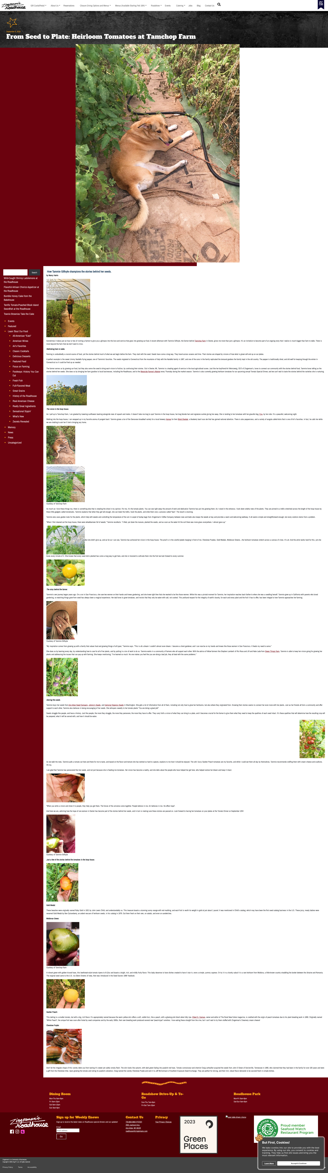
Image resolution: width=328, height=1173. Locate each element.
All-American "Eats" (22, 335)
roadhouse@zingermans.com (136, 1131)
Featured (12, 326)
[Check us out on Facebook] (12, 1131)
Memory (12, 427)
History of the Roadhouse (25, 396)
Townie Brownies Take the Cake (19, 314)
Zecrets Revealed (21, 421)
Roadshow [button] (156, 5)
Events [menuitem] (168, 5)
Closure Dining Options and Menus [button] (94, 5)
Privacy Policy (8, 1167)
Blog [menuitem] (199, 5)
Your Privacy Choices (163, 1121)
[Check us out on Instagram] (17, 1131)
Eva (260, 414)
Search (34, 272)
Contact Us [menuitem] (209, 5)
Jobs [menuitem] (190, 5)
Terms (20, 1167)
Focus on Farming (21, 366)
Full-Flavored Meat (21, 385)
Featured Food (19, 361)
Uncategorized (15, 442)
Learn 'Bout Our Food (18, 331)
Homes (168, 419)
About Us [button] (55, 5)
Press (10, 437)
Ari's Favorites (19, 346)
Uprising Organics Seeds (114, 705)
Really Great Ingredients (24, 406)
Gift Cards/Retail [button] (38, 5)
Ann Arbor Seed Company (78, 705)
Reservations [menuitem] (68, 5)
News (10, 432)
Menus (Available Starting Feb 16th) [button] (130, 5)
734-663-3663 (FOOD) (134, 1121)
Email (58, 1127)
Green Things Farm (272, 651)
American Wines (20, 341)
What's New (18, 416)
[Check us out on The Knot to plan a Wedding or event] (23, 1131)
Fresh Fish (18, 380)
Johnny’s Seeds (95, 705)
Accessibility (32, 1167)
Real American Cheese (23, 401)
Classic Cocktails (21, 351)
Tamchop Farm (200, 340)
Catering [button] (180, 5)
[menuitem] (38, 6)
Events (11, 321)
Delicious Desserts (21, 356)
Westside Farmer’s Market (150, 371)
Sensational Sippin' (22, 411)
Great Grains (19, 390)
